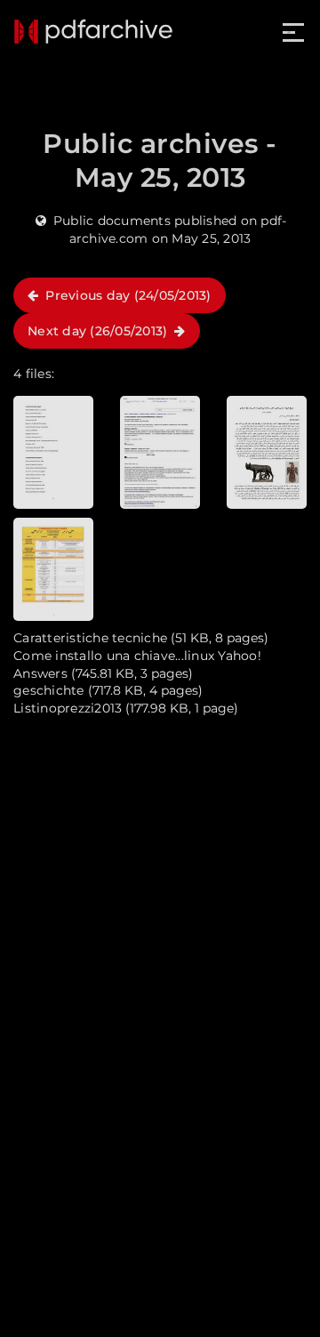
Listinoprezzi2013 (67, 708)
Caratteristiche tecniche (90, 638)
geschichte (48, 690)
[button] (295, 32)
